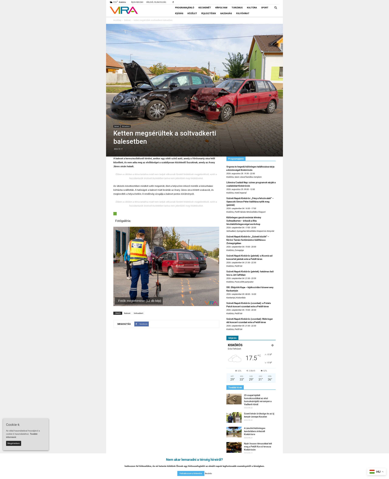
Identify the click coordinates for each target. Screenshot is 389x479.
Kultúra (252, 7)
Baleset (116, 126)
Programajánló (184, 7)
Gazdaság (226, 13)
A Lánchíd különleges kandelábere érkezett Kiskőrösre (254, 431)
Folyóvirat (242, 13)
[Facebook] (173, 2)
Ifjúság (179, 13)
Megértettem (13, 443)
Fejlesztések (208, 13)
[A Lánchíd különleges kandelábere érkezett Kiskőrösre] (234, 432)
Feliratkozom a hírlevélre (191, 473)
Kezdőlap (117, 20)
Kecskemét (204, 7)
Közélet (192, 13)
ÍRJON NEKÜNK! (137, 2)
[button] (275, 8)
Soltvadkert (126, 126)
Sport (264, 7)
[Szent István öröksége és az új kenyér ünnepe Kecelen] (234, 417)
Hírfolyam (221, 7)
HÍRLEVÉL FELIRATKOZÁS (156, 2)
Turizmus (237, 7)
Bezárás (208, 473)
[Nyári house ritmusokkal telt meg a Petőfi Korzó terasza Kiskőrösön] (234, 447)
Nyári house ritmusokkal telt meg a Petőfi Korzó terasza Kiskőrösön (258, 446)
